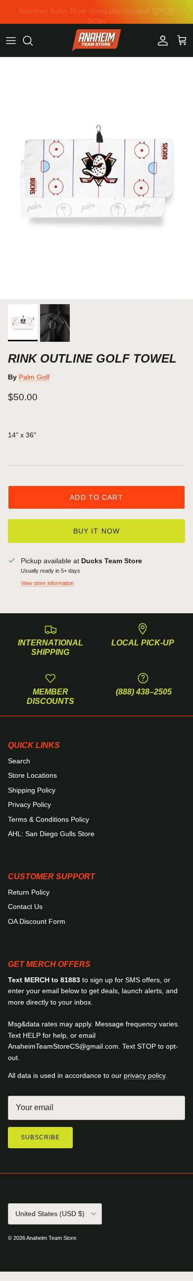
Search (19, 761)
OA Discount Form (36, 921)
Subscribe (40, 1137)
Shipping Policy (31, 790)
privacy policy (144, 1075)
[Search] (33, 41)
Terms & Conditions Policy (48, 819)
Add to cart (96, 497)
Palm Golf (34, 377)
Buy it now (96, 531)
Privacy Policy (29, 804)
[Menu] (11, 41)
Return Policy (28, 892)
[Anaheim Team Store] (96, 41)
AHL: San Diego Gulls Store (51, 834)
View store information (47, 583)
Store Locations (32, 775)
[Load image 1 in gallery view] (96, 178)
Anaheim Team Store (51, 1238)
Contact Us (25, 906)
